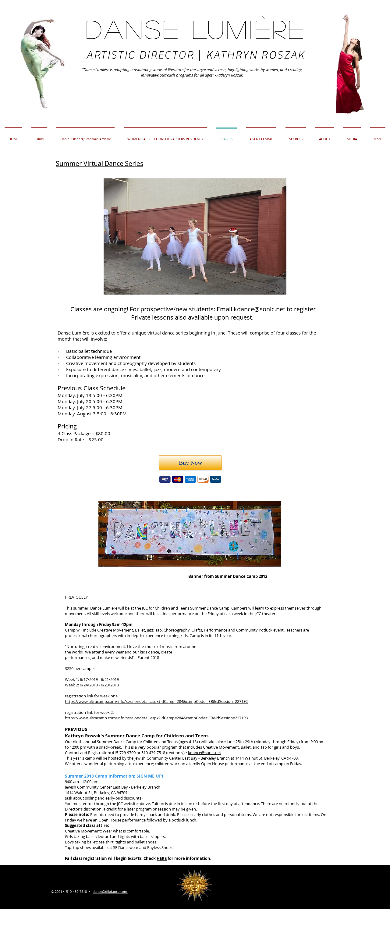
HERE (162, 858)
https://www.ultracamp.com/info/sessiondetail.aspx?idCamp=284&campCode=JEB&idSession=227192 (156, 701)
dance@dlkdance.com (110, 891)
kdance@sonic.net (259, 309)
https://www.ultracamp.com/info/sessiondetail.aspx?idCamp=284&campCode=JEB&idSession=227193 (156, 718)
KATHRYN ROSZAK (255, 55)
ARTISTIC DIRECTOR (142, 55)
